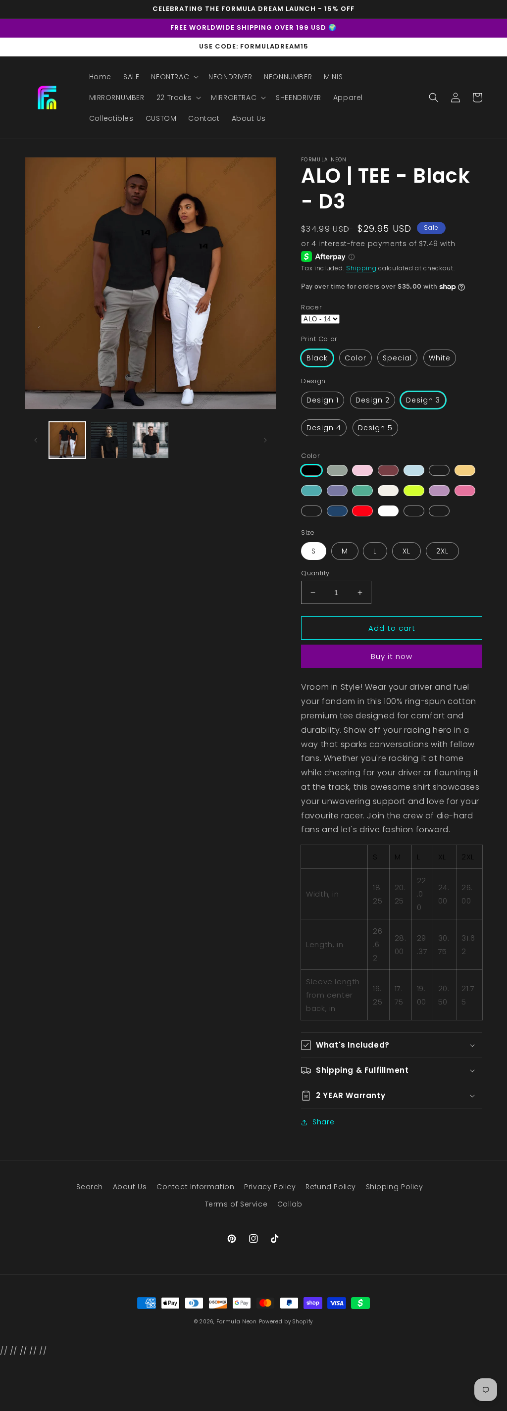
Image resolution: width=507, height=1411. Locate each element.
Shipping (361, 268)
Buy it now (391, 656)
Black (317, 358)
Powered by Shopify (286, 1321)
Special (397, 358)
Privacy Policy (270, 1187)
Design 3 (423, 400)
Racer (311, 307)
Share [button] (323, 1122)
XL (406, 551)
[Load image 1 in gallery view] (67, 440)
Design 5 (375, 428)
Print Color (319, 339)
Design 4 (323, 428)
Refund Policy (330, 1187)
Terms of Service (236, 1204)
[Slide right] (265, 440)
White (440, 358)
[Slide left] (36, 440)
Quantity (315, 573)
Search (89, 1187)
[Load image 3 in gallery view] (109, 440)
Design (313, 381)
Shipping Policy (394, 1187)
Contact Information (195, 1187)
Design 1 (322, 400)
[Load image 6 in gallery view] (150, 440)
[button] (174, 76)
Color (355, 358)
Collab (290, 1204)
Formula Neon (236, 1321)
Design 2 (372, 400)
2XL (442, 551)
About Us (130, 1187)
